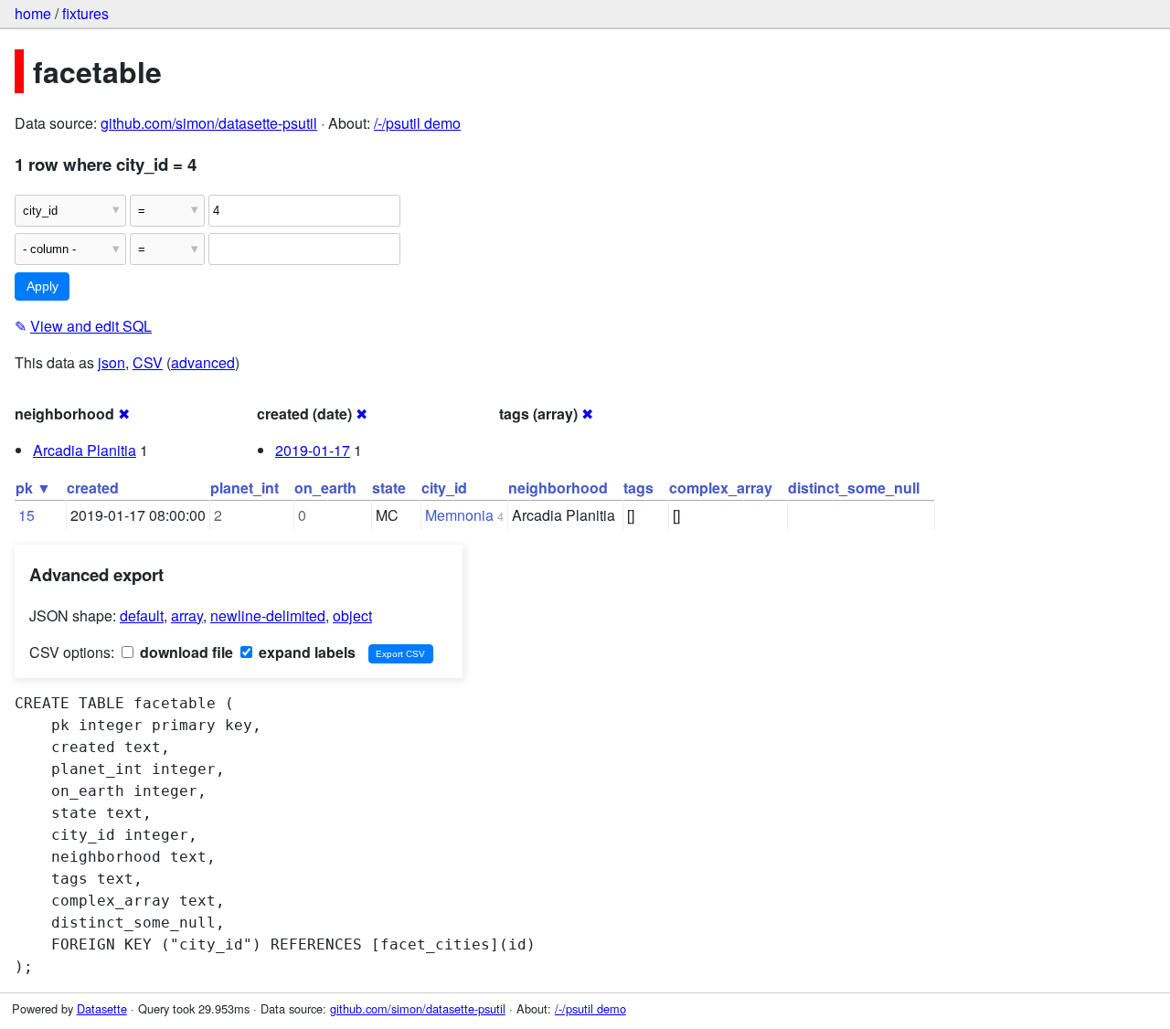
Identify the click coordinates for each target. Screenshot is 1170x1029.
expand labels (305, 652)
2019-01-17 (312, 450)
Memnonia (459, 514)
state (389, 487)
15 (26, 514)
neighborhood (558, 487)
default (142, 615)
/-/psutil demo (417, 122)
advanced (203, 362)
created (93, 487)
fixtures (85, 13)
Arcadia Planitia (84, 450)
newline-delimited (267, 615)
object (352, 615)
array (187, 615)
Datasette (102, 1008)
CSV (148, 362)
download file (184, 652)
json (111, 362)
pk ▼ (33, 487)
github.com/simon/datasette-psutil (209, 122)
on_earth (325, 487)
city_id (444, 487)
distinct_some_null (854, 487)
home (33, 13)
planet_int (244, 487)
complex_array (720, 487)
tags (638, 487)
